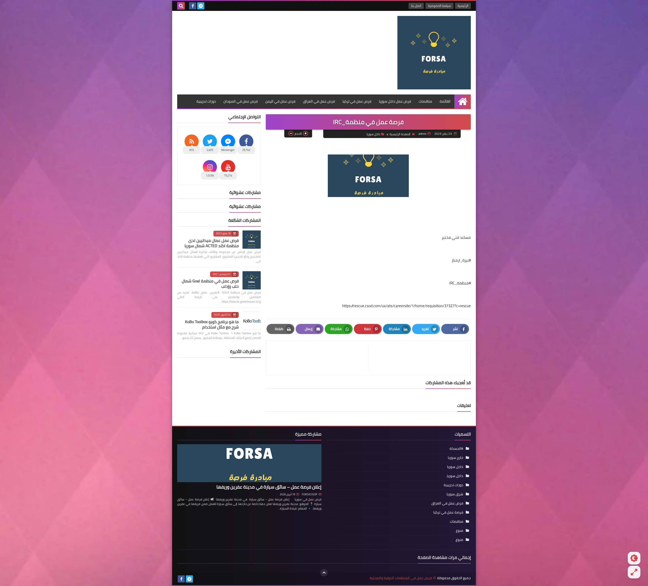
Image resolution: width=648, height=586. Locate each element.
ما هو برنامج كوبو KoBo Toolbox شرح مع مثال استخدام (212, 324)
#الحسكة (456, 448)
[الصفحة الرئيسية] (462, 101)
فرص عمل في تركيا (356, 101)
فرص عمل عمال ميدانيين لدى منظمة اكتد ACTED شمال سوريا (212, 243)
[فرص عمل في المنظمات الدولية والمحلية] (434, 52)
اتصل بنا (416, 6)
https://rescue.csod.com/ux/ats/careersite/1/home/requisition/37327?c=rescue (406, 305)
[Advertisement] (269, 51)
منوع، (459, 539)
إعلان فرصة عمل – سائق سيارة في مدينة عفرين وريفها (268, 487)
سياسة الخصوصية (439, 6)
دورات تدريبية (206, 101)
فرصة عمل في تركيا (448, 512)
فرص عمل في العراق (319, 101)
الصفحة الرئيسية (400, 134)
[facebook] (192, 5)
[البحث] (181, 6)
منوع (459, 530)
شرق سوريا (455, 494)
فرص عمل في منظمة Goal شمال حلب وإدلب (210, 283)
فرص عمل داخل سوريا (395, 101)
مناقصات (425, 101)
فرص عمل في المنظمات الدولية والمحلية (401, 578)
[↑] (324, 572)
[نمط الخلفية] (634, 572)
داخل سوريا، (454, 476)
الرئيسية (463, 6)
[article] (319, 358)
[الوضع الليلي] (634, 558)
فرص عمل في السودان (241, 101)
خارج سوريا (455, 457)
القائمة (445, 101)
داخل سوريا (373, 134)
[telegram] (200, 5)
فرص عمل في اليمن (280, 101)
